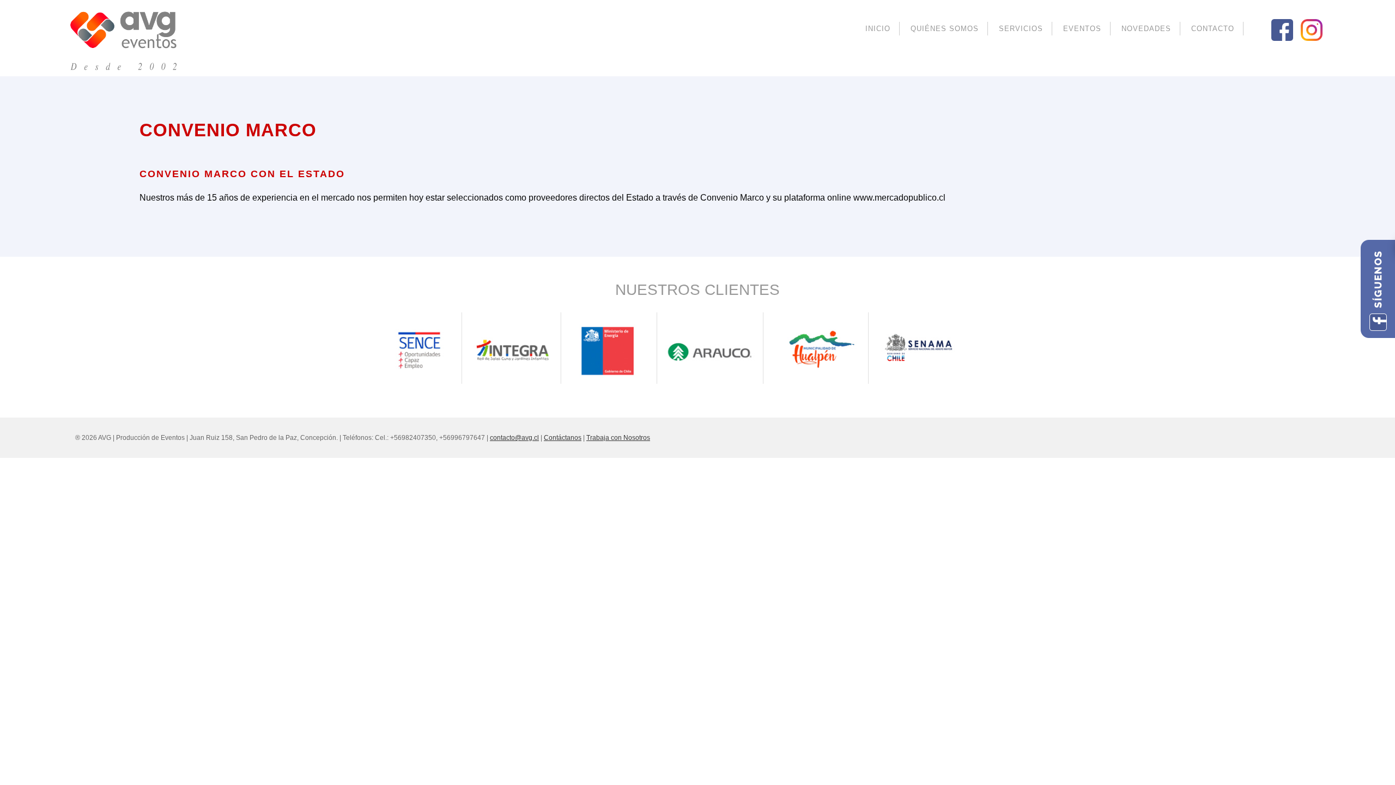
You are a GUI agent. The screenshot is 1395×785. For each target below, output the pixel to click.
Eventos (1082, 29)
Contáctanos (562, 438)
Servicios (1021, 29)
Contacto (1212, 29)
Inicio (877, 29)
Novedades (1146, 29)
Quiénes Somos (945, 29)
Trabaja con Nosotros (618, 438)
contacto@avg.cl (514, 438)
